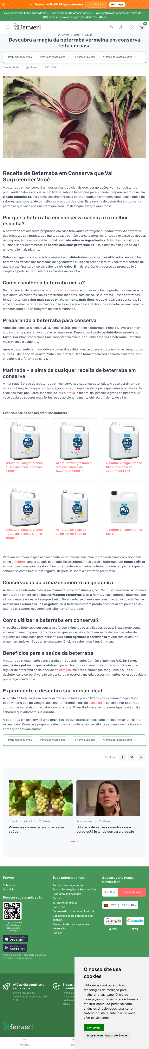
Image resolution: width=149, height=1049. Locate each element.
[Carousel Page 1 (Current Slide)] (73, 841)
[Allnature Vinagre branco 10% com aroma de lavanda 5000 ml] (124, 439)
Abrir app (117, 4)
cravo (71, 393)
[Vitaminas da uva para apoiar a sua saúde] (41, 798)
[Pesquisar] (112, 27)
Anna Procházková (20, 821)
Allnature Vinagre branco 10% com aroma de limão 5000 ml (24, 467)
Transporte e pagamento (68, 885)
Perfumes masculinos (52, 56)
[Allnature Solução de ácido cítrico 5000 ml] (74, 505)
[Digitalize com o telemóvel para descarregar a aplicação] (13, 911)
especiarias (97, 703)
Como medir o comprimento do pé (73, 911)
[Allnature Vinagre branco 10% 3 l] (124, 505)
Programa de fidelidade (67, 894)
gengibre (18, 562)
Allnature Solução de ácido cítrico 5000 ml (71, 532)
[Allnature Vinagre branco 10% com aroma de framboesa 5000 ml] (74, 439)
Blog (77, 34)
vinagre (47, 388)
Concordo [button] (93, 1027)
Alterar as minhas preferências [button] (107, 1035)
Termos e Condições (65, 902)
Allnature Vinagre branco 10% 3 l (124, 532)
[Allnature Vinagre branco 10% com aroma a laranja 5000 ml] (24, 505)
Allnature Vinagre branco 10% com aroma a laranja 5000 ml (24, 534)
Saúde (88, 34)
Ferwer (65, 34)
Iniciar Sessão (132, 892)
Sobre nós (9, 885)
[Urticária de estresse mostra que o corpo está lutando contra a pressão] (108, 798)
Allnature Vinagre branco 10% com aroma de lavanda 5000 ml (124, 467)
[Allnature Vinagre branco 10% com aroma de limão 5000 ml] (24, 439)
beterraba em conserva (62, 290)
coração (65, 670)
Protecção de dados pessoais (71, 924)
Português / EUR (122, 905)
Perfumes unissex (84, 56)
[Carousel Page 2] (77, 841)
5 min (33, 67)
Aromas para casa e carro (117, 56)
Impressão (59, 928)
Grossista (9, 889)
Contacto (58, 898)
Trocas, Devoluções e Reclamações (74, 889)
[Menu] (8, 27)
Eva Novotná (84, 821)
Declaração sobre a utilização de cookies (73, 917)
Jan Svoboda (11, 67)
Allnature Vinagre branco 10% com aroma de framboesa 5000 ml (74, 467)
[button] (15, 938)
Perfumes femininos (20, 56)
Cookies (57, 933)
